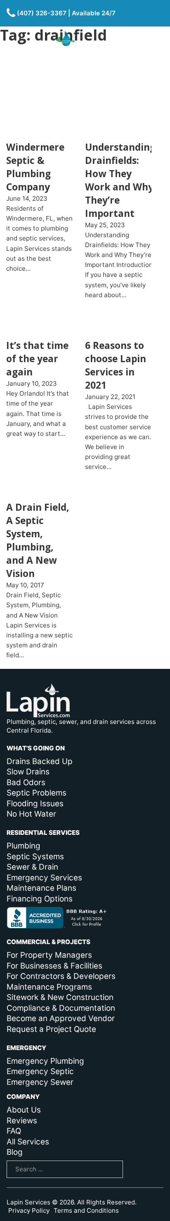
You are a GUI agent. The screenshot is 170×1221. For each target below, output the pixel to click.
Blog (15, 1152)
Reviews (22, 1120)
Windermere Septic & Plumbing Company (35, 167)
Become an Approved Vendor (61, 1018)
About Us (24, 1110)
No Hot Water (31, 814)
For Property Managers (49, 955)
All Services (28, 1141)
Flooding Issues (35, 803)
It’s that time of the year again (37, 358)
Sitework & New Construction (60, 997)
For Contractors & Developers (61, 976)
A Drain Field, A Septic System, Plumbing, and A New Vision (37, 540)
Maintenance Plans (41, 888)
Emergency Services (44, 877)
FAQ (14, 1131)
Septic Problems (36, 793)
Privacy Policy (29, 1210)
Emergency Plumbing (45, 1061)
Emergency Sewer (40, 1082)
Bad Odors (26, 782)
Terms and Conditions (86, 1210)
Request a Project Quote (51, 1029)
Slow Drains (28, 771)
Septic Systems (35, 856)
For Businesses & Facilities (54, 966)
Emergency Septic (40, 1071)
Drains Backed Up (40, 761)
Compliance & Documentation (61, 1008)
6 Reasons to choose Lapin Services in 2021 (115, 365)
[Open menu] (154, 52)
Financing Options (40, 899)
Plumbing (23, 846)
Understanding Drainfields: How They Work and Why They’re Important (120, 180)
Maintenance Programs (49, 987)
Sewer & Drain (32, 867)
